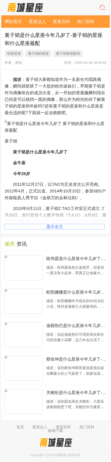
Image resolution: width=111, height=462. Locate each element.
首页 (20, 427)
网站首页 (13, 21)
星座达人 (37, 21)
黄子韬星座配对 (68, 53)
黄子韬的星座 (38, 53)
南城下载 (55, 430)
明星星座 (14, 53)
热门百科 (86, 21)
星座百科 (61, 21)
